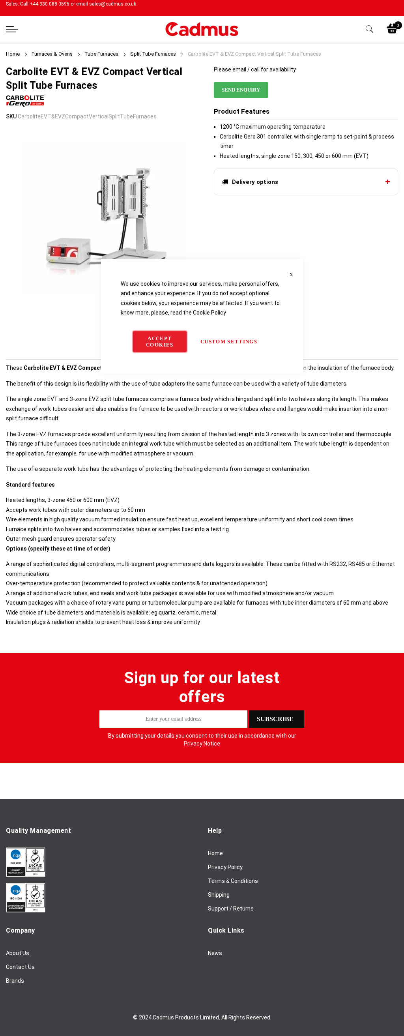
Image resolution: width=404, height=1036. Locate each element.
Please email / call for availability (255, 69)
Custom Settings (228, 341)
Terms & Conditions (233, 881)
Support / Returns (231, 908)
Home (13, 54)
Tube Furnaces (101, 54)
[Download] (25, 875)
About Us (17, 953)
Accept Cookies (159, 341)
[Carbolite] (25, 106)
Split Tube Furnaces (153, 54)
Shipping (219, 895)
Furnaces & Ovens (52, 54)
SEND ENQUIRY (241, 90)
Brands (15, 981)
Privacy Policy (225, 867)
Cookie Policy (209, 312)
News (215, 953)
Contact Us (20, 967)
